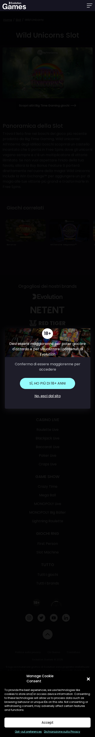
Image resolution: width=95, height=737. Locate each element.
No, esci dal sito (47, 395)
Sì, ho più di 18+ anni (47, 383)
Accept (47, 722)
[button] (88, 679)
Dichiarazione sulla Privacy (62, 731)
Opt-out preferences (28, 731)
